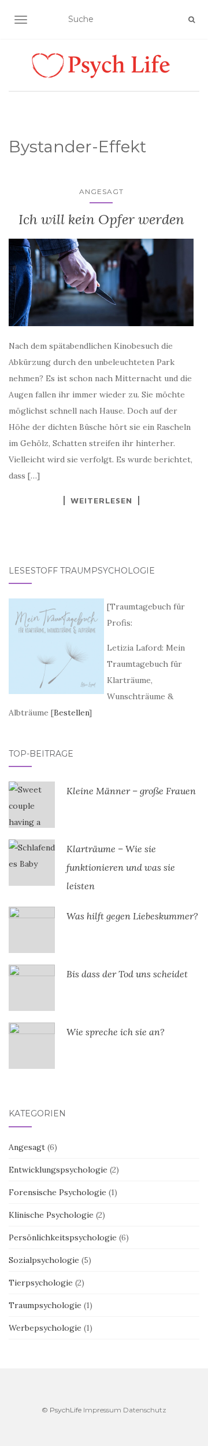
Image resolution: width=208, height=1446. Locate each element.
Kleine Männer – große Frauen (131, 791)
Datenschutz (144, 1409)
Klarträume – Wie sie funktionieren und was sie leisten (120, 867)
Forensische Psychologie (57, 1192)
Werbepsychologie (45, 1328)
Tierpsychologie (41, 1282)
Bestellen (71, 712)
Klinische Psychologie (51, 1215)
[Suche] (191, 19)
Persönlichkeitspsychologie (63, 1237)
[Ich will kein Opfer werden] (101, 282)
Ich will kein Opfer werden (101, 219)
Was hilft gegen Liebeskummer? (132, 916)
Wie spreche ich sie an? (115, 1032)
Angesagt (101, 191)
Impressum (102, 1409)
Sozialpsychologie (44, 1260)
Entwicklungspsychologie (58, 1169)
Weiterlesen (101, 500)
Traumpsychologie (45, 1305)
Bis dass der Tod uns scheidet (127, 974)
